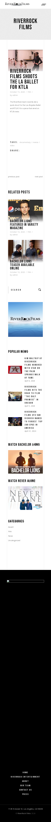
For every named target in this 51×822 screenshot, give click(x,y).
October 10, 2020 (17, 232)
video (12, 145)
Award (10, 527)
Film (29, 92)
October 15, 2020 (17, 92)
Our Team (25, 785)
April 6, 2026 (30, 381)
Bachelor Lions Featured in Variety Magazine (24, 224)
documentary (25, 142)
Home (25, 772)
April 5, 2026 (30, 406)
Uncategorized (14, 540)
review (35, 142)
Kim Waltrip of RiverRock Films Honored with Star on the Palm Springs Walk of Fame (33, 368)
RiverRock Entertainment (25, 777)
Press (25, 794)
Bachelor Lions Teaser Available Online (22, 265)
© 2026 (25, 813)
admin (15, 95)
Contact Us (25, 790)
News (10, 536)
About (25, 781)
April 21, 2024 (30, 431)
